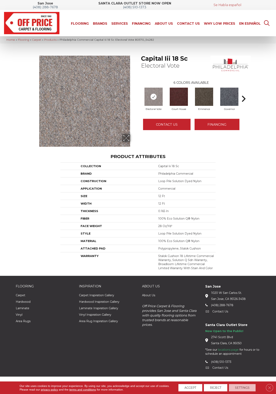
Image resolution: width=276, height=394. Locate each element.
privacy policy (49, 389)
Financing (217, 124)
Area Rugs (23, 321)
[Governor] (229, 97)
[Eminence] (204, 97)
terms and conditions (82, 389)
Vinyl (19, 314)
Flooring (23, 39)
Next (243, 93)
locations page (228, 350)
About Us (148, 295)
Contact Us (167, 124)
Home (10, 39)
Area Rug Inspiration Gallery (98, 321)
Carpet (36, 39)
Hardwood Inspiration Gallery (99, 302)
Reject (215, 388)
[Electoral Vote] (153, 97)
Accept (190, 388)
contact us (220, 311)
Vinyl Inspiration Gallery (95, 314)
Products (50, 39)
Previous (139, 93)
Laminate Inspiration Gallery (98, 308)
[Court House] (179, 97)
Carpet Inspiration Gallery (96, 295)
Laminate (22, 308)
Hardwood (23, 302)
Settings (242, 388)
